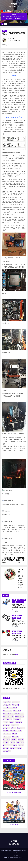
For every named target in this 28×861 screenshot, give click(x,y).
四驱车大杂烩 (6, 16)
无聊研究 (19, 18)
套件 (12, 722)
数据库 (14, 617)
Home (10, 855)
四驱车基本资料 (9, 18)
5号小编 (12, 38)
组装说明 (6, 745)
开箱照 (18, 599)
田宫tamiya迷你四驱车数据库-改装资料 (13, 858)
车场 (12, 748)
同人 (14, 708)
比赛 (20, 739)
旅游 (19, 731)
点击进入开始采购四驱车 (14, 792)
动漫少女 (15, 705)
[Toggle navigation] (6, 24)
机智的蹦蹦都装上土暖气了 (20, 560)
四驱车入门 (7, 711)
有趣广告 (6, 736)
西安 (14, 745)
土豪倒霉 (17, 719)
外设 (5, 722)
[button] (25, 24)
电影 (12, 742)
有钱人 (15, 736)
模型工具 (6, 739)
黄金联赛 (6, 751)
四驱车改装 (12, 16)
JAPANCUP (16, 702)
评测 (22, 602)
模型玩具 (4, 30)
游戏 (5, 742)
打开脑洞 (20, 728)
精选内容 (18, 602)
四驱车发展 (7, 713)
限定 (19, 748)
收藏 (5, 731)
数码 (15, 18)
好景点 (19, 722)
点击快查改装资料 (14, 824)
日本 (14, 734)
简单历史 (20, 742)
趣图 (23, 16)
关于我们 (16, 855)
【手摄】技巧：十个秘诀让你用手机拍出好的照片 (9, 560)
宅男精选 (14, 725)
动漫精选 (6, 708)
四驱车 (14, 599)
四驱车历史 (17, 711)
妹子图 (6, 725)
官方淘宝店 (14, 852)
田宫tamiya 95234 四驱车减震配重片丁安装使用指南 (18, 637)
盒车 (14, 602)
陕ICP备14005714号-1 (6, 850)
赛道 (21, 745)
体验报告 (6, 705)
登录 (16, 654)
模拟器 (14, 739)
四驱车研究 (18, 16)
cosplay (6, 702)
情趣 (13, 728)
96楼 (14, 4)
